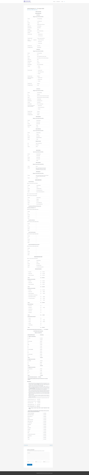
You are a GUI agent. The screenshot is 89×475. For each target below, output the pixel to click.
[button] (64, 1)
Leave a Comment (29, 9)
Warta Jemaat (33, 9)
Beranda (54, 1)
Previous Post (26, 445)
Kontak (62, 1)
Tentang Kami (58, 1)
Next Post (51, 445)
